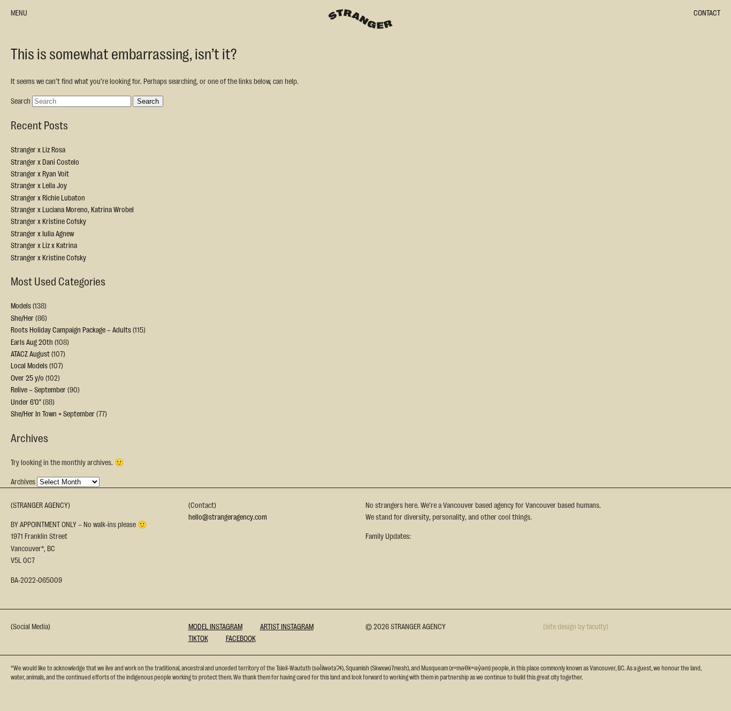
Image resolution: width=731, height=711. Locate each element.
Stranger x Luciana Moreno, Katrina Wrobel (72, 209)
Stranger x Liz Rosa (38, 149)
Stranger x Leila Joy (39, 185)
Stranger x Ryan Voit (40, 173)
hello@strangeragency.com (227, 516)
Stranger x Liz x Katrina (44, 245)
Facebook (241, 637)
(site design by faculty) (575, 626)
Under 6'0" (26, 401)
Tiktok (198, 637)
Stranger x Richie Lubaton (48, 197)
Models (21, 305)
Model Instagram (215, 626)
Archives (23, 481)
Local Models (29, 365)
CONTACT (707, 12)
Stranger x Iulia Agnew (42, 233)
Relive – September (38, 389)
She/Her (22, 317)
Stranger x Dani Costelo (45, 161)
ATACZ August (30, 353)
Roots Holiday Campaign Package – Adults (71, 329)
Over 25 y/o (27, 377)
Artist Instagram (287, 626)
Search (21, 100)
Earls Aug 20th (32, 341)
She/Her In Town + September (53, 413)
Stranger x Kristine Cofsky (48, 221)
